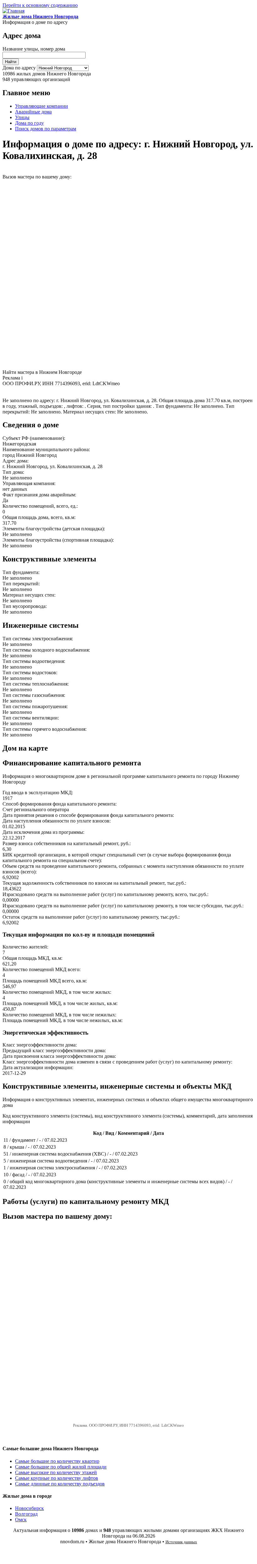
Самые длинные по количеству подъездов (60, 1483)
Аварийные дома (33, 111)
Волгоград (26, 1514)
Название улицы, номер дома (34, 49)
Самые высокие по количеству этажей (56, 1472)
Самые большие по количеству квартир (57, 1461)
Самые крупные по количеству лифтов (56, 1478)
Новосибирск (29, 1508)
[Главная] (13, 11)
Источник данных (181, 1541)
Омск (21, 1519)
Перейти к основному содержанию (40, 5)
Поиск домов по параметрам (45, 128)
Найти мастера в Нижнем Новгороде (42, 372)
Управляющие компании (41, 106)
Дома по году (29, 123)
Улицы (22, 117)
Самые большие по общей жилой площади (61, 1466)
